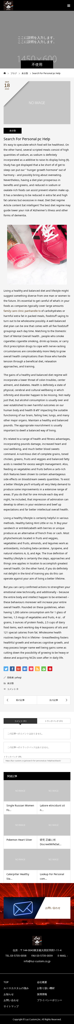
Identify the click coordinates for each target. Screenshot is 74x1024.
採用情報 (42, 994)
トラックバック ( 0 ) (54, 721)
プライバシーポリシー (49, 1000)
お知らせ (9, 994)
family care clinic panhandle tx (22, 311)
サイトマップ (11, 1006)
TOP (6, 982)
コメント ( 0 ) (20, 721)
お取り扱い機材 (46, 988)
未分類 (12, 130)
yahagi (18, 677)
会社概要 (42, 982)
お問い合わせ (11, 1000)
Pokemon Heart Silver (19, 839)
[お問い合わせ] (37, 898)
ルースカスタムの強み (16, 988)
